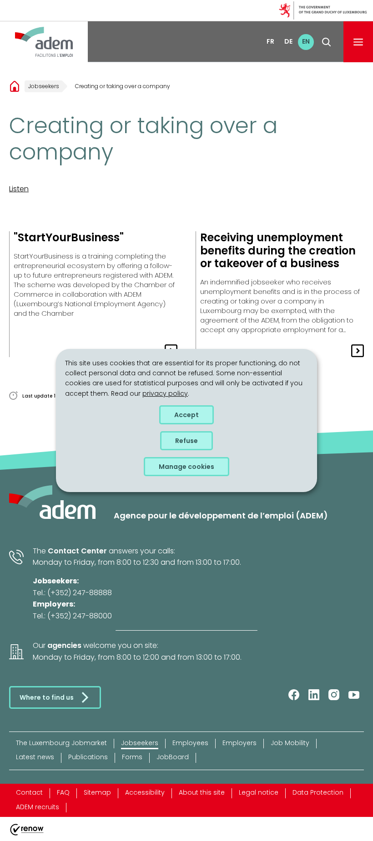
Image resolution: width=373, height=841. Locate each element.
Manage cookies (186, 466)
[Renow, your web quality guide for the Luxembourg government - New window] (27, 835)
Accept (186, 414)
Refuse (186, 440)
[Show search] (326, 42)
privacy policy (165, 393)
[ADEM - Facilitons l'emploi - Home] (44, 41)
